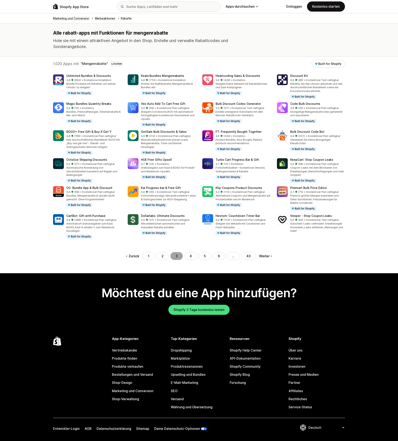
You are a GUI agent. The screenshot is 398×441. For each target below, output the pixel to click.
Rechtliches (298, 399)
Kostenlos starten (326, 6)
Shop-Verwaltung (125, 399)
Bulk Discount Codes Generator (238, 103)
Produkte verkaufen (127, 366)
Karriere (295, 358)
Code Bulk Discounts (305, 103)
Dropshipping (181, 350)
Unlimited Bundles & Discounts (88, 75)
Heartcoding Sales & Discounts (238, 75)
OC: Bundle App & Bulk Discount (89, 188)
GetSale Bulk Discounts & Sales (164, 131)
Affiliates (296, 391)
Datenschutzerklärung (114, 429)
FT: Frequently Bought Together (239, 131)
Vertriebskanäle (124, 350)
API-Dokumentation (245, 358)
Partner (294, 383)
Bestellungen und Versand (132, 374)
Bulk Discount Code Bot (307, 131)
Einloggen (294, 6)
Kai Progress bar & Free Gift (161, 188)
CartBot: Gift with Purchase (86, 215)
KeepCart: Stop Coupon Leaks (311, 159)
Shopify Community (245, 366)
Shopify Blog (240, 374)
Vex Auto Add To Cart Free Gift (163, 103)
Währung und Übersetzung (191, 407)
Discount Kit (299, 75)
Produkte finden (124, 358)
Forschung (238, 383)
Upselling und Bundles (188, 374)
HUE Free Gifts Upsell (156, 159)
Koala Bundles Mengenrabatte (162, 75)
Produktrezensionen (187, 366)
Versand (177, 399)
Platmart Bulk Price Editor (308, 188)
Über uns (295, 350)
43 (248, 256)
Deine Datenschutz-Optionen (177, 429)
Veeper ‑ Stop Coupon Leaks (311, 215)
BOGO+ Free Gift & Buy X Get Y (89, 131)
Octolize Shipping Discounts (86, 159)
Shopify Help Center (246, 350)
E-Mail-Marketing (184, 383)
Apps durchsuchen (240, 6)
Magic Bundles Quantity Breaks (88, 103)
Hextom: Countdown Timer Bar (238, 215)
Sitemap (142, 429)
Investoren (297, 366)
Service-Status (300, 407)
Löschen (117, 63)
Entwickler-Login (66, 429)
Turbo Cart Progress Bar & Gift (237, 159)
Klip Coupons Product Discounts (239, 188)
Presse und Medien (304, 374)
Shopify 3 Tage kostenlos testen (199, 310)
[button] (87, 84)
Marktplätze (180, 358)
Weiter (264, 256)
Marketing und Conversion (132, 391)
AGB (88, 429)
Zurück (134, 256)
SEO (174, 391)
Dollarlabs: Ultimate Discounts (163, 215)
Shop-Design (122, 383)
